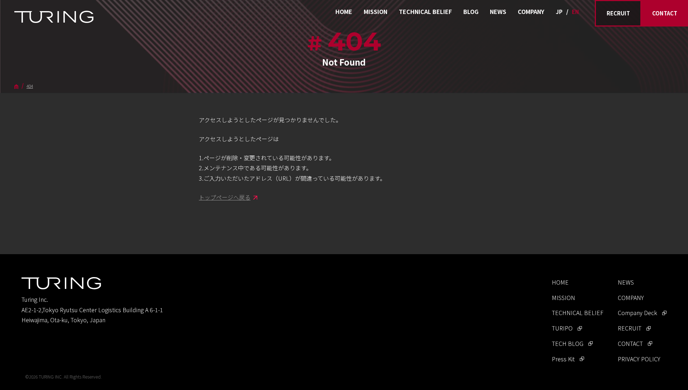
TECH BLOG (567, 343)
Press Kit (563, 359)
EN (575, 11)
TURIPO (562, 328)
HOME (343, 11)
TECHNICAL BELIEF (425, 11)
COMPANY (531, 11)
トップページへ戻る (224, 197)
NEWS (498, 11)
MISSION (375, 11)
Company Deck (637, 312)
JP (559, 11)
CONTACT (664, 13)
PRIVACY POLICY (639, 359)
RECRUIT (618, 13)
